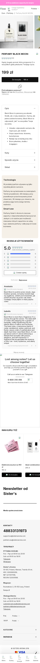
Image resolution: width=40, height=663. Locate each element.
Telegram (5, 94)
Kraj (4, 616)
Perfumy (10, 13)
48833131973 (15, 531)
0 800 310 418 (15, 380)
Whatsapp (7, 562)
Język (5, 620)
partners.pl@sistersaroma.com (14, 606)
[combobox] (20, 616)
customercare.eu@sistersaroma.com (16, 604)
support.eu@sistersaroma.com (14, 536)
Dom (3, 13)
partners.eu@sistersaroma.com (14, 540)
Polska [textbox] (14, 616)
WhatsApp (19, 92)
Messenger (28, 92)
